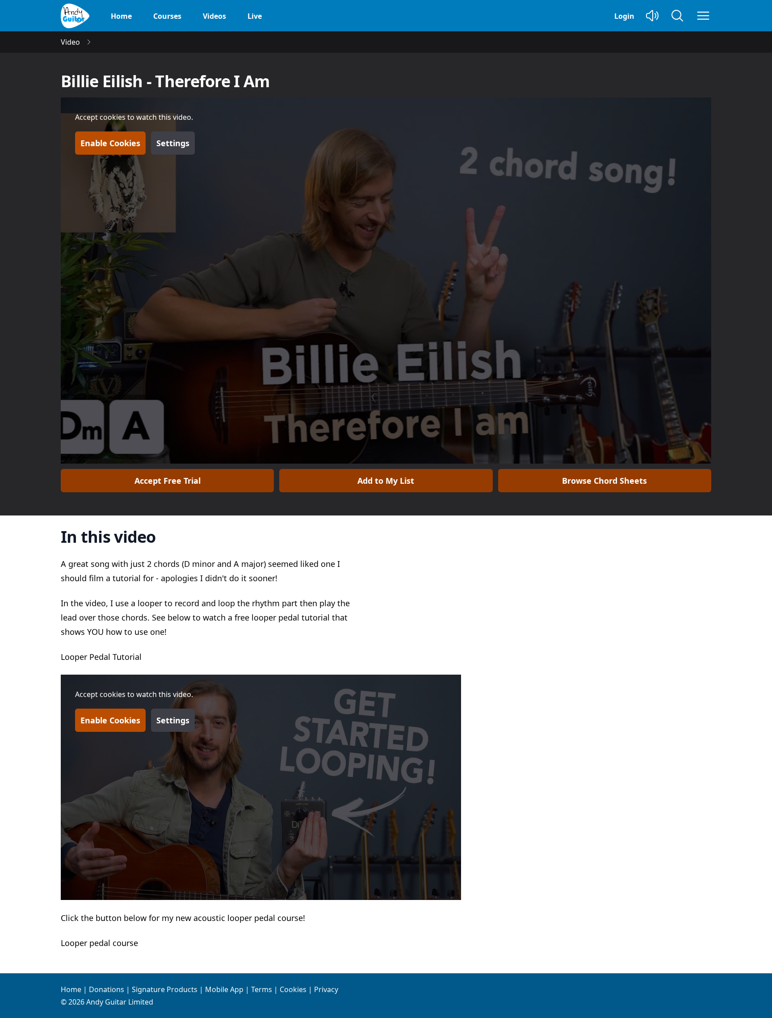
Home (121, 16)
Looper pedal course (99, 943)
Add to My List (385, 480)
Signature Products (164, 989)
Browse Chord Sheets (604, 480)
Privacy (326, 989)
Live (255, 16)
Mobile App (224, 989)
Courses (167, 16)
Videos (214, 16)
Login (624, 16)
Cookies (293, 989)
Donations (106, 989)
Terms (261, 989)
